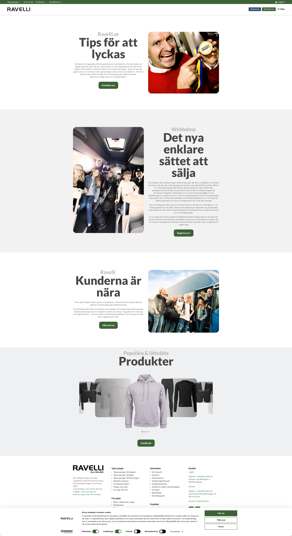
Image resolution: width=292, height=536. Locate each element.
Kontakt (155, 490)
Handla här (146, 443)
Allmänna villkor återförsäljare (166, 487)
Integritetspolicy (159, 484)
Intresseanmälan (121, 484)
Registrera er (183, 233)
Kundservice (54, 2)
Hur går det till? (120, 490)
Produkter (40, 2)
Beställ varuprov (121, 481)
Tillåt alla (220, 513)
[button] (142, 431)
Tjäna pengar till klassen (124, 472)
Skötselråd (157, 493)
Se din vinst (28, 2)
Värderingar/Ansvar (161, 481)
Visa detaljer (175, 531)
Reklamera (118, 505)
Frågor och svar (120, 487)
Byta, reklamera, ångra (124, 502)
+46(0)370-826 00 (204, 476)
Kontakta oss (108, 85)
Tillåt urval (221, 520)
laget (83, 494)
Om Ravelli (157, 472)
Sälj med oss (269, 9)
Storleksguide (158, 496)
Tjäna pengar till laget (123, 475)
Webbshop (254, 9)
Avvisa (221, 527)
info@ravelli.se (202, 501)
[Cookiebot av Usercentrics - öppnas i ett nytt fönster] (67, 531)
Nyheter (155, 475)
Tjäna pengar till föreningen (126, 478)
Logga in (281, 2)
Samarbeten (158, 478)
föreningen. (96, 494)
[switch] (118, 531)
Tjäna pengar (13, 2)
